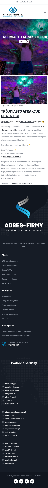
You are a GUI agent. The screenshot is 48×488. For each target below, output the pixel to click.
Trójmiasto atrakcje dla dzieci (22, 183)
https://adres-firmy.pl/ (24, 240)
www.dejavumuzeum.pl (12, 156)
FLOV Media (36, 476)
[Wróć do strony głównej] (13, 12)
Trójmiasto (5, 122)
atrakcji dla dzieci (27, 122)
